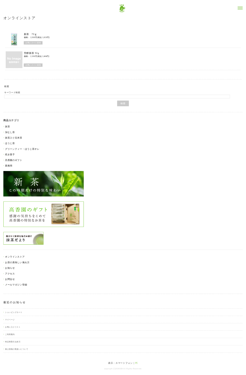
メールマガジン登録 (16, 284)
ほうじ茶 (10, 143)
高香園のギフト (13, 160)
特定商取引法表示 (12, 342)
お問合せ (10, 279)
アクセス (10, 273)
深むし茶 (10, 132)
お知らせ (10, 267)
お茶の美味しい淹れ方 (17, 262)
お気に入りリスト (12, 327)
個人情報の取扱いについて (16, 349)
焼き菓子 (10, 154)
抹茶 (7, 126)
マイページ (10, 319)
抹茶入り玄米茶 (13, 137)
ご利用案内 (10, 334)
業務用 (8, 165)
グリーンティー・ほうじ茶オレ (22, 148)
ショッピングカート (13, 312)
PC (136, 362)
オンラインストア (19, 18)
